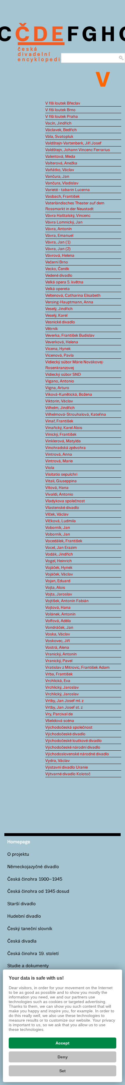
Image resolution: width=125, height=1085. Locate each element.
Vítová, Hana (57, 488)
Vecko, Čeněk (57, 269)
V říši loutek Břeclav (62, 103)
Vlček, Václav (57, 514)
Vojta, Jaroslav (58, 594)
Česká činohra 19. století (33, 953)
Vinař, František (59, 421)
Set (62, 1070)
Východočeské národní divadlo (72, 747)
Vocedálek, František (63, 541)
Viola (49, 468)
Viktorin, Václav (59, 401)
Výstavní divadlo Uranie (66, 767)
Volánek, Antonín (60, 614)
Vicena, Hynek (58, 349)
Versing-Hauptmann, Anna (69, 302)
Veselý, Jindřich (59, 309)
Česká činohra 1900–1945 (34, 879)
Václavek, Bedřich (61, 130)
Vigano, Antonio (59, 381)
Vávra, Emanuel (59, 236)
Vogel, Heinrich (58, 561)
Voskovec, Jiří (57, 641)
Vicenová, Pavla (59, 355)
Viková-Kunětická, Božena (68, 395)
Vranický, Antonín (61, 654)
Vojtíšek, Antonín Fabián (67, 601)
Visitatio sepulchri (61, 474)
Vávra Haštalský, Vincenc (67, 216)
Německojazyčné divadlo (33, 866)
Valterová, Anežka (61, 163)
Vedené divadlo (58, 276)
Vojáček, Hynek (58, 568)
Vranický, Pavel (58, 661)
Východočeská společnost (68, 727)
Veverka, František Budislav (69, 335)
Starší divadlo (21, 903)
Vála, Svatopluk (59, 137)
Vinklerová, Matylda (63, 441)
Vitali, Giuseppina (61, 481)
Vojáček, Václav (59, 574)
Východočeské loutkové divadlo (73, 741)
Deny (63, 1057)
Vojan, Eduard (57, 581)
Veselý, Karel (56, 316)
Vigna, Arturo (57, 388)
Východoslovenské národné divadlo (77, 754)
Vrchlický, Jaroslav (62, 688)
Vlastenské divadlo (62, 508)
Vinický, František (60, 434)
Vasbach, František (62, 197)
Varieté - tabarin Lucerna (67, 190)
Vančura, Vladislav (61, 183)
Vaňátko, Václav (59, 170)
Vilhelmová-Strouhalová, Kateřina (75, 415)
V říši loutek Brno (60, 110)
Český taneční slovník (29, 928)
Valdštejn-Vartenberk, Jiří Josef (73, 143)
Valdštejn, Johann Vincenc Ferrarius (77, 150)
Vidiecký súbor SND (63, 375)
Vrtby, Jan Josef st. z (64, 707)
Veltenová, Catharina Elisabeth (73, 296)
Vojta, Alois (55, 588)
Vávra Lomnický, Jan (64, 222)
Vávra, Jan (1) (58, 242)
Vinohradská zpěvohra (65, 448)
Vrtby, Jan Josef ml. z (64, 701)
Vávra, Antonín (58, 229)
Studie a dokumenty (28, 965)
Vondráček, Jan (59, 628)
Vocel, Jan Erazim (61, 548)
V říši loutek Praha (61, 117)
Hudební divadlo (24, 916)
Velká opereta (57, 289)
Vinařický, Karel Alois (63, 428)
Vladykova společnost (65, 501)
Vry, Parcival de (59, 714)
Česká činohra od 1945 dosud (38, 891)
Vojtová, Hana (58, 608)
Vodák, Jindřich (59, 554)
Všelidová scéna (59, 721)
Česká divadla (22, 941)
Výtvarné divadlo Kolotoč (67, 774)
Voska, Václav (57, 634)
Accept (62, 1043)
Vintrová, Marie (59, 461)
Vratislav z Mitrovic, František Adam (77, 668)
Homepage (18, 842)
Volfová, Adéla (58, 621)
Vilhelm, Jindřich (60, 408)
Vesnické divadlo (60, 322)
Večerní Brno (56, 262)
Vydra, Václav (57, 761)
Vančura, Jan (57, 177)
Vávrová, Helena (59, 256)
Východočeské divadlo (65, 734)
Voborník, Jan (57, 528)
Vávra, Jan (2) (58, 249)
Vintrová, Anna (58, 454)
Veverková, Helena (61, 342)
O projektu (18, 854)
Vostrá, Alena (57, 648)
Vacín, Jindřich (58, 123)
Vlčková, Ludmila (60, 521)
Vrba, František (59, 674)
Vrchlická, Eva (57, 681)
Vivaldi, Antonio (59, 494)
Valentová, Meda (60, 157)
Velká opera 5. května (64, 282)
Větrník (51, 329)
